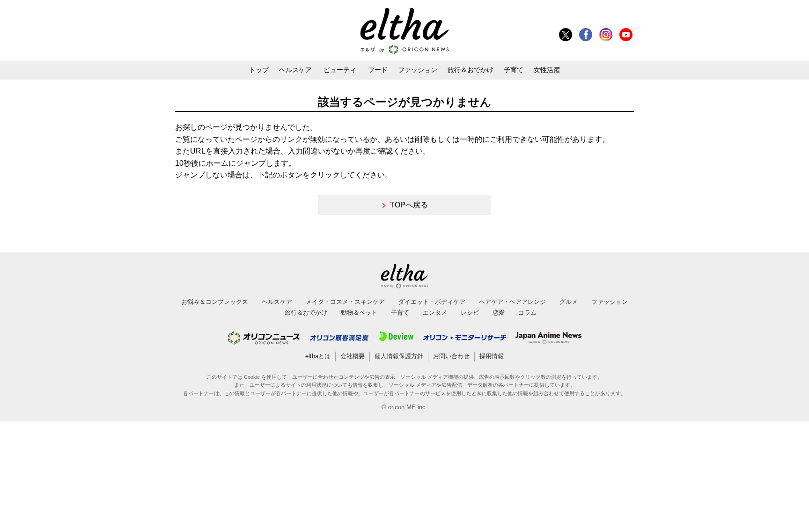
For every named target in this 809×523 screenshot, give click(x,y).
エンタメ (435, 312)
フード (378, 70)
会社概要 (352, 356)
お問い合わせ (451, 356)
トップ (259, 70)
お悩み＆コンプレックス (214, 301)
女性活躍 (547, 70)
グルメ (568, 301)
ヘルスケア (295, 70)
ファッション (417, 70)
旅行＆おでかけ (470, 70)
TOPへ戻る (409, 205)
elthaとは (318, 356)
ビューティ (340, 70)
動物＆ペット (359, 312)
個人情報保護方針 (399, 356)
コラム (527, 312)
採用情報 (491, 356)
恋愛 (499, 312)
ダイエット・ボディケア (431, 301)
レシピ (470, 312)
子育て (513, 70)
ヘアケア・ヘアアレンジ (512, 301)
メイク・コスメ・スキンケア (345, 301)
